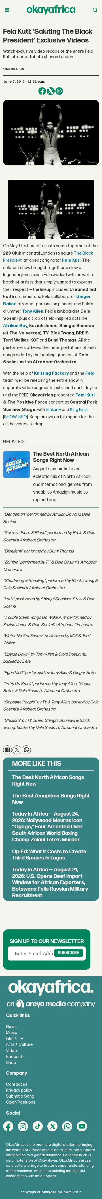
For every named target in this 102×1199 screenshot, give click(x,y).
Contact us (16, 1084)
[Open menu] (7, 10)
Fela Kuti (71, 260)
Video (11, 1050)
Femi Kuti (85, 395)
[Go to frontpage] (51, 10)
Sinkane (53, 409)
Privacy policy (19, 1090)
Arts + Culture (19, 1044)
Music (11, 1032)
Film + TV (14, 1038)
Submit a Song (20, 1096)
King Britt (79, 409)
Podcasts (15, 1056)
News (11, 1026)
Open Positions (20, 1102)
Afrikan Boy (15, 325)
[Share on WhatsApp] (59, 91)
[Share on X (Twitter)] (51, 91)
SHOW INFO (15, 417)
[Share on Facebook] (42, 91)
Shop (11, 1062)
